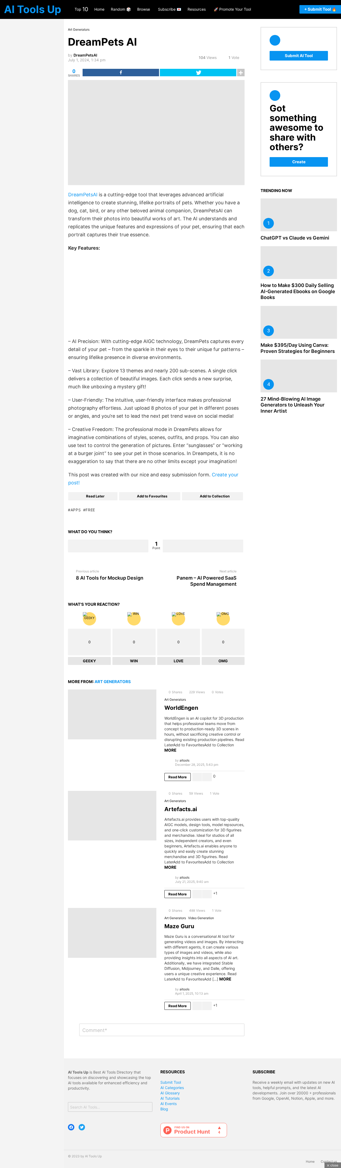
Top (81, 9)
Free (90, 510)
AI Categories (172, 1087)
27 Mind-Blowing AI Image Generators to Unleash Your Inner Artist (292, 405)
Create (299, 161)
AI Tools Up (32, 9)
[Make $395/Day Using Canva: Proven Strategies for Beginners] (299, 322)
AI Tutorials (170, 1098)
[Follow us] (270, 9)
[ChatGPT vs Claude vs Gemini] (299, 214)
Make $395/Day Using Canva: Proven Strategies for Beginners (298, 348)
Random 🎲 (121, 9)
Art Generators (113, 681)
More (170, 750)
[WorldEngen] (112, 714)
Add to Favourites (152, 496)
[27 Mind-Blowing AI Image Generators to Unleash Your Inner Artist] (299, 376)
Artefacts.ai (180, 809)
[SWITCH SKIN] (292, 9)
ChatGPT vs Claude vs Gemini (295, 238)
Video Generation (201, 918)
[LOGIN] (285, 9)
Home (99, 9)
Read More (177, 777)
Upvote (108, 546)
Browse (143, 9)
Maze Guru (179, 926)
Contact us (329, 1161)
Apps (76, 510)
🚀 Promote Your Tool (232, 9)
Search (146, 1107)
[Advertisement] (156, 294)
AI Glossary (170, 1093)
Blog (164, 1109)
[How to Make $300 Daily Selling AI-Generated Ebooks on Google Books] (299, 262)
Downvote (203, 546)
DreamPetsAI (83, 194)
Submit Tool (170, 1082)
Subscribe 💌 (169, 9)
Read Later (95, 496)
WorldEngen (181, 707)
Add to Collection (215, 496)
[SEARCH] (278, 9)
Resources (197, 9)
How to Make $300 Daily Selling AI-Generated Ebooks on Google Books (298, 291)
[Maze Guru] (112, 933)
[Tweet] (198, 72)
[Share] (121, 72)
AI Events (168, 1103)
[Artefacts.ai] (112, 816)
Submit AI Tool (299, 55)
